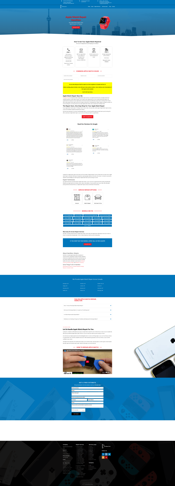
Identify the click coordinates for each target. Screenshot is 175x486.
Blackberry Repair (80, 449)
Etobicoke (91, 450)
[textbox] (87, 388)
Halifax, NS (65, 290)
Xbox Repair (79, 470)
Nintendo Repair (80, 472)
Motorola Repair (80, 451)
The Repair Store (66, 97)
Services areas (104, 6)
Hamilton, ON (82, 283)
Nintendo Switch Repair (81, 473)
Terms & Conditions (93, 468)
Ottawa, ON (82, 290)
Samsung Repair (80, 450)
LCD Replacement (101, 75)
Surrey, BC (99, 285)
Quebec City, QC (101, 283)
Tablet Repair (79, 466)
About (92, 6)
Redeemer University (80, 262)
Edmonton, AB (65, 288)
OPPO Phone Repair (80, 460)
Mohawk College (70, 262)
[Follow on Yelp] (106, 457)
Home (89, 6)
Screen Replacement (68, 75)
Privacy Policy (92, 466)
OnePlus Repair (80, 454)
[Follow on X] (106, 454)
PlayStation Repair (80, 469)
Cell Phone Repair (80, 446)
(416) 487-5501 (83, 1)
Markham (91, 451)
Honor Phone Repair (80, 459)
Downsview (92, 458)
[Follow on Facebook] (103, 454)
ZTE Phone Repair (80, 463)
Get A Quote (87, 117)
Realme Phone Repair (81, 462)
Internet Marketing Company (89, 484)
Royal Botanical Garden (67, 266)
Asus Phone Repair (80, 458)
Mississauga (92, 454)
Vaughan (91, 453)
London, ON (82, 285)
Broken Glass (83, 75)
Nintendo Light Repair (81, 474)
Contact (113, 6)
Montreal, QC (82, 288)
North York (91, 447)
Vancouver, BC (100, 288)
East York (91, 449)
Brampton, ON (65, 283)
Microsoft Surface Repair (81, 465)
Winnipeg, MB (100, 290)
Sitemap (91, 469)
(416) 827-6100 (76, 27)
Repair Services (97, 6)
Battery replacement (68, 79)
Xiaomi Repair (79, 455)
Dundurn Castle (70, 267)
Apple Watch (68, 107)
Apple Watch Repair (80, 476)
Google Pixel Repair (80, 453)
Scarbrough (92, 455)
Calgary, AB (65, 285)
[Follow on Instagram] (103, 457)
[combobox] (87, 388)
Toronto (91, 446)
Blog (110, 6)
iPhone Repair (79, 447)
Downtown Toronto (93, 459)
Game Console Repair (80, 468)
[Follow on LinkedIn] (109, 454)
